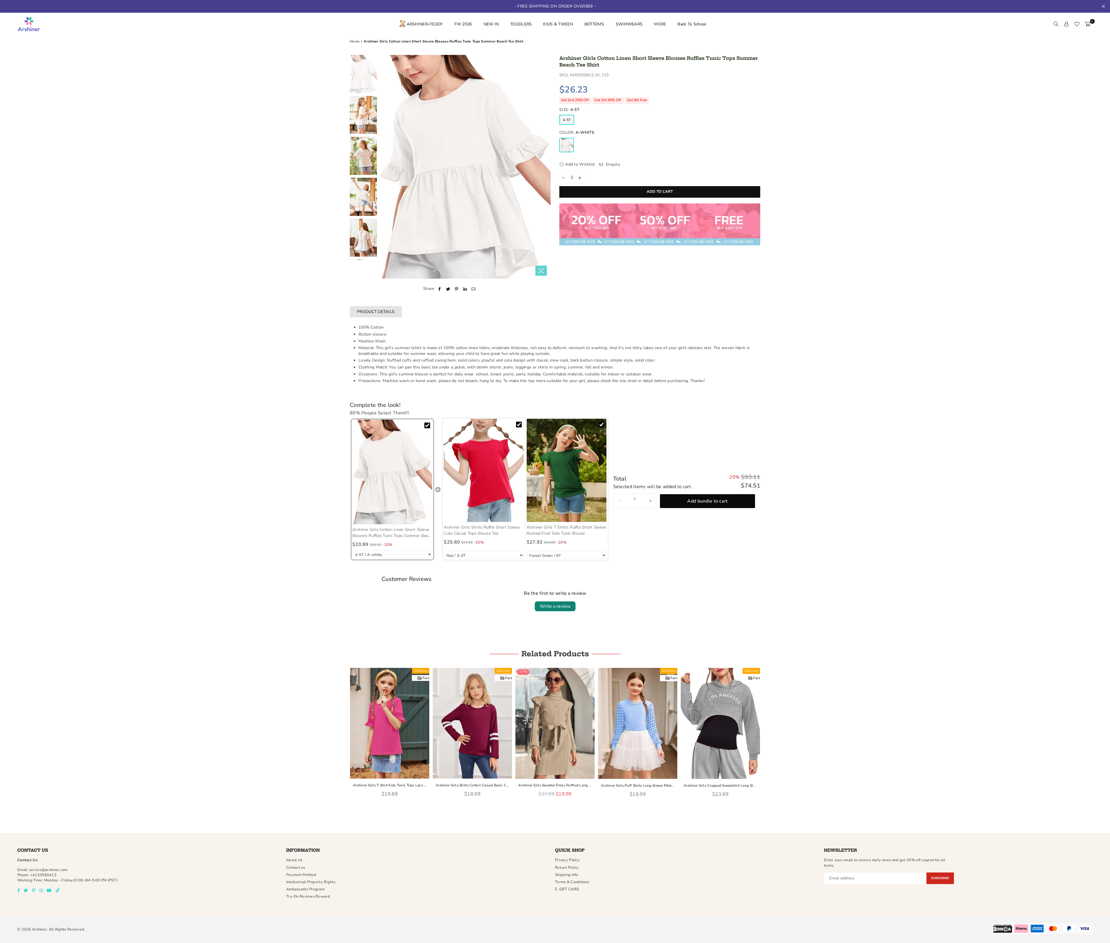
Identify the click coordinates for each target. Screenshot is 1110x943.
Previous (385, 167)
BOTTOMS (594, 24)
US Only (421, 670)
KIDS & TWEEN (558, 24)
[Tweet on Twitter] (448, 289)
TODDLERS (521, 24)
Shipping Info (566, 874)
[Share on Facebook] (440, 289)
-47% (523, 672)
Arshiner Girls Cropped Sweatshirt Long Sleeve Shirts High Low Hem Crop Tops (720, 785)
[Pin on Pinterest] (456, 289)
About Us (294, 860)
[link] (392, 472)
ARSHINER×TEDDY (425, 24)
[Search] (1056, 24)
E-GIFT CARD (567, 889)
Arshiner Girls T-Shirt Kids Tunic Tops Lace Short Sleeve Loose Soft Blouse (389, 785)
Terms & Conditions (572, 882)
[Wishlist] (1077, 24)
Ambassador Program (305, 889)
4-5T (567, 120)
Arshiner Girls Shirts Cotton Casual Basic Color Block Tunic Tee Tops (472, 785)
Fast (425, 678)
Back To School (692, 24)
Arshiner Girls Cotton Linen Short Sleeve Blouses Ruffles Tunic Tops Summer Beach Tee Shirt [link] (392, 533)
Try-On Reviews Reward (308, 896)
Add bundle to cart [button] (707, 501)
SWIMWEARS (629, 24)
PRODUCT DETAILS (376, 311)
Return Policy (567, 867)
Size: (569, 109)
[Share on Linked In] (465, 289)
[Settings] (1066, 24)
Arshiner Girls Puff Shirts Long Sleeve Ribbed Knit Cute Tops (637, 785)
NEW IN (491, 24)
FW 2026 (463, 24)
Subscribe (940, 878)
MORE (660, 24)
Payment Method (301, 874)
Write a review (555, 606)
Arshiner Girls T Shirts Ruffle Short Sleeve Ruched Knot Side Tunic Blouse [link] (566, 530)
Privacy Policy (567, 860)
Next (546, 167)
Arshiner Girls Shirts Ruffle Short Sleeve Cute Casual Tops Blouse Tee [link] (481, 530)
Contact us (295, 867)
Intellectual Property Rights (310, 882)
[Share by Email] (473, 289)
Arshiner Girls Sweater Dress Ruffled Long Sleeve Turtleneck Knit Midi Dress (555, 785)
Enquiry (612, 164)
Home (354, 41)
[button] (619, 501)
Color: (576, 132)
